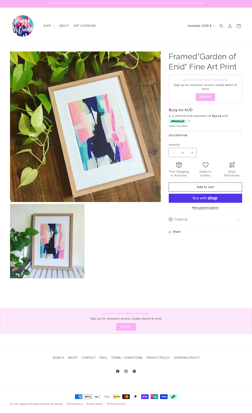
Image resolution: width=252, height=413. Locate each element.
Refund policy (75, 404)
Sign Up (205, 97)
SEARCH (58, 357)
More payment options (205, 207)
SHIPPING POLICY (186, 357)
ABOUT (73, 357)
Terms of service (116, 404)
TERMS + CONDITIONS (127, 357)
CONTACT (89, 357)
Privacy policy (95, 404)
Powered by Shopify (51, 404)
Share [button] (177, 231)
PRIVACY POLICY (158, 357)
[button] (49, 26)
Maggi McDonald (29, 404)
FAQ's (103, 357)
